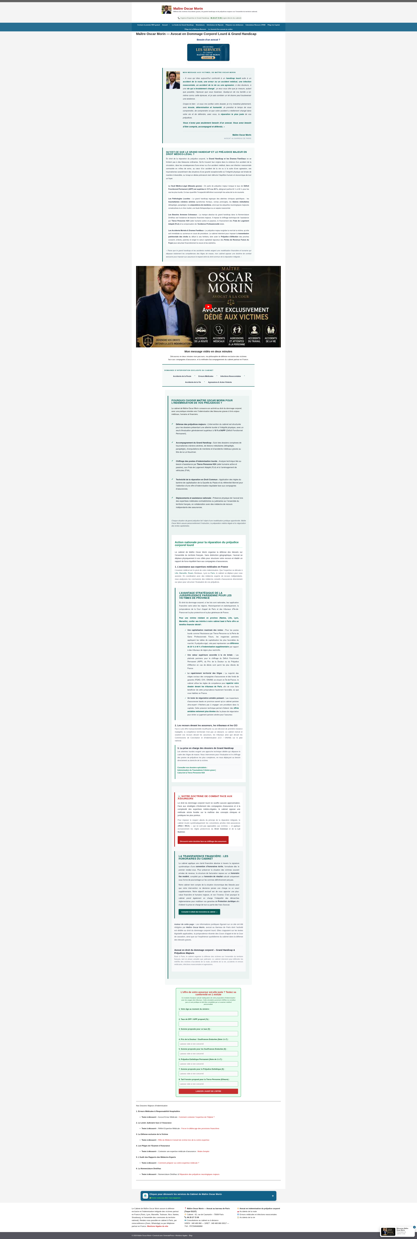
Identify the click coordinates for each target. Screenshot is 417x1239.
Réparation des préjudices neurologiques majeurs (199, 1174)
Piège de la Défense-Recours (195, 29)
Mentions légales (182, 1235)
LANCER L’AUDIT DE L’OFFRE (208, 1091)
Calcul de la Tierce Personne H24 (191, 773)
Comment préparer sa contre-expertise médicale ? (178, 1163)
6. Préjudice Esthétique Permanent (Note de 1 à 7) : (201, 1059)
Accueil (165, 25)
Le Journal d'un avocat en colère (220, 29)
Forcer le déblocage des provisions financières (200, 1128)
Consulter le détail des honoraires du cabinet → (199, 912)
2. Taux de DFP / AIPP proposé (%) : (194, 1019)
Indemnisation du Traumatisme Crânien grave (196, 770)
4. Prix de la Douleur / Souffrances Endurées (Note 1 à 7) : (204, 1039)
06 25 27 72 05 (216, 18)
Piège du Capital (274, 25)
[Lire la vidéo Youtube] (208, 306)
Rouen (190, 573)
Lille (176, 573)
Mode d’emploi (203, 1151)
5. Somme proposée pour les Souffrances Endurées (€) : (203, 1049)
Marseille (183, 573)
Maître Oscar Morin (188, 8)
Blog (190, 1235)
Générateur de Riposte (215, 25)
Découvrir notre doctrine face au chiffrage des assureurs (203, 841)
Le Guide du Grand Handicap (183, 25)
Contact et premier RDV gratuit (148, 25)
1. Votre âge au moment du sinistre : (194, 1009)
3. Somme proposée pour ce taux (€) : (195, 1029)
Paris (213, 573)
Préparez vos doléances (234, 25)
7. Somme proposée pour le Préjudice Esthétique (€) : (202, 1069)
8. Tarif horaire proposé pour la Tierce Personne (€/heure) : (204, 1079)
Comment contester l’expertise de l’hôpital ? (196, 1117)
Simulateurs (200, 25)
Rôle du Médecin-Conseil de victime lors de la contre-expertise (183, 1140)
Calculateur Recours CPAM (255, 25)
